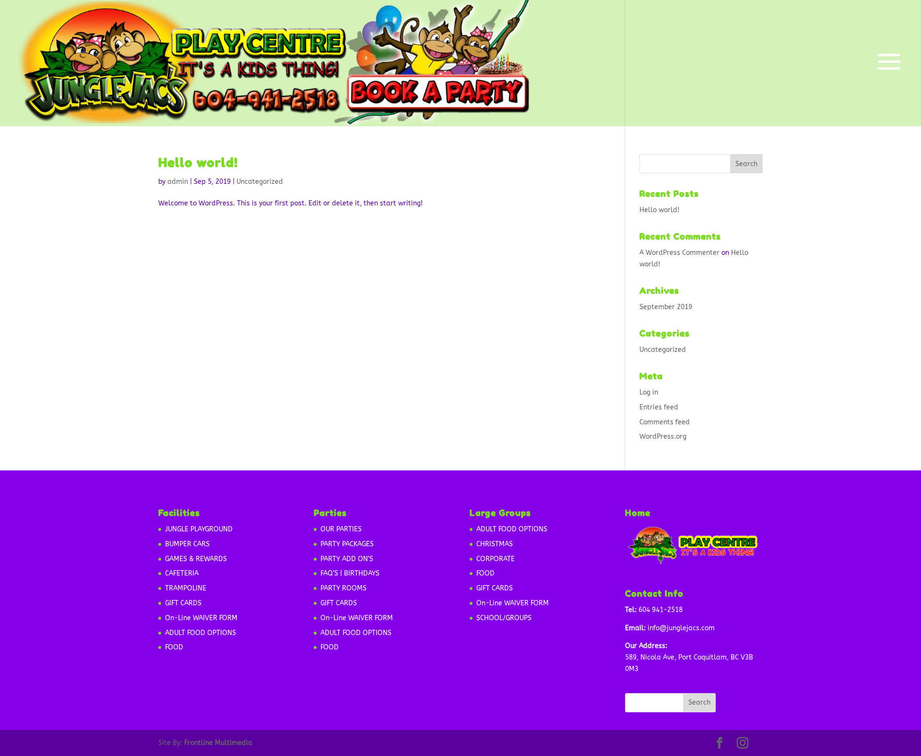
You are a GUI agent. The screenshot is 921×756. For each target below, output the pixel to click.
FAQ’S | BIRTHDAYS (349, 573)
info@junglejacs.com (681, 628)
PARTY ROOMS (343, 588)
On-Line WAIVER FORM (201, 618)
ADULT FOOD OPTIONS (200, 633)
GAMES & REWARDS (196, 559)
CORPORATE (495, 559)
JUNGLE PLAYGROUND (199, 529)
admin (177, 182)
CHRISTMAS (494, 544)
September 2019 (665, 307)
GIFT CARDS (183, 603)
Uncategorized (259, 182)
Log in (648, 392)
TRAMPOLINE (185, 588)
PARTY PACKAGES (347, 544)
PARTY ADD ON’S (346, 559)
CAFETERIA (182, 573)
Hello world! (198, 162)
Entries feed (658, 407)
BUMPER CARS (187, 544)
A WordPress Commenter (679, 253)
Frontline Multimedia (218, 743)
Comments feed (664, 422)
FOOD (174, 647)
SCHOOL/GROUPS (503, 618)
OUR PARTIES (341, 529)
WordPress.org (662, 436)
